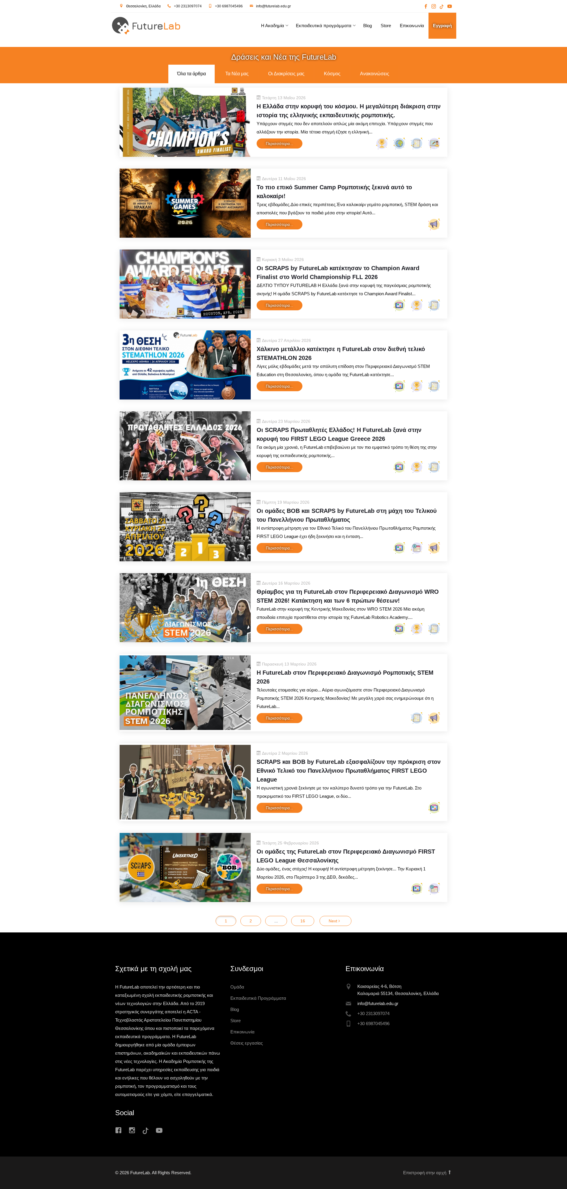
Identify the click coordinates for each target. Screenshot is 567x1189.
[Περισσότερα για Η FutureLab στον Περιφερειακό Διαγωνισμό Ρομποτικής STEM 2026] (185, 692)
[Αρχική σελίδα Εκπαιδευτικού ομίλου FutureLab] (161, 27)
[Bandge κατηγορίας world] (398, 143)
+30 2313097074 (188, 6)
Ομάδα (237, 986)
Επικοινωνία (412, 25)
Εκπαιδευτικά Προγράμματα (258, 998)
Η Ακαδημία (272, 25)
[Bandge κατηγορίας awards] (381, 143)
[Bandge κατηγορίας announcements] (433, 223)
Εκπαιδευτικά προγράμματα (323, 25)
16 (302, 921)
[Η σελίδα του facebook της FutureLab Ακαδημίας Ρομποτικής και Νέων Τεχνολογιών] (425, 6)
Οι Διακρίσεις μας (286, 73)
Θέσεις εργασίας (246, 1043)
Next (333, 921)
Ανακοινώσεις (374, 73)
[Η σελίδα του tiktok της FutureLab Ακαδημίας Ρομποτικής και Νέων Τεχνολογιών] (441, 6)
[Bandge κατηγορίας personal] (433, 143)
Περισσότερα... (279, 143)
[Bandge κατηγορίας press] (416, 143)
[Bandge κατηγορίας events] (416, 547)
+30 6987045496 (229, 6)
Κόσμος (332, 73)
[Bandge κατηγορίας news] (398, 304)
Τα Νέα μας (237, 73)
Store (386, 25)
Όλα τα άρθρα (191, 73)
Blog (367, 25)
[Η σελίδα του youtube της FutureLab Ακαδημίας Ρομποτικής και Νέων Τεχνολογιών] (449, 6)
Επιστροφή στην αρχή (425, 1172)
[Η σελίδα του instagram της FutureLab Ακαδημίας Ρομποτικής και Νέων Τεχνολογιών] (433, 6)
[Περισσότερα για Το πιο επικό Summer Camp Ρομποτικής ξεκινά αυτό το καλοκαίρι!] (185, 202)
